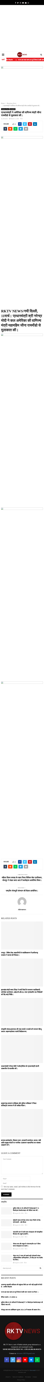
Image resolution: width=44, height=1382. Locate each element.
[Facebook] (6, 1359)
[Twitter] (12, 1359)
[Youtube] (25, 1359)
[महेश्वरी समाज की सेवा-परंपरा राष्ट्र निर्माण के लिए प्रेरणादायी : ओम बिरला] (6, 1222)
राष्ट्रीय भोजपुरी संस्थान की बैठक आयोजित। (22, 891)
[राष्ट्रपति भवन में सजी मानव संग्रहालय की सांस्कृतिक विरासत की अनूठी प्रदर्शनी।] (6, 1234)
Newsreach (33, 1370)
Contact (35, 1377)
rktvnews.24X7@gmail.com (26, 1353)
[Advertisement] (22, 28)
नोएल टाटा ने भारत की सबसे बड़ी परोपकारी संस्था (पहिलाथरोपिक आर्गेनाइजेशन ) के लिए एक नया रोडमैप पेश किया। (28, 1258)
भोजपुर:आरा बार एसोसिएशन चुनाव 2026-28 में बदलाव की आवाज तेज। (21, 1309)
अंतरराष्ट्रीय (12, 109)
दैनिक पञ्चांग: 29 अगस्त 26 (9, 1297)
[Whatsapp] (37, 1359)
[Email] (31, 1359)
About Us (8, 1377)
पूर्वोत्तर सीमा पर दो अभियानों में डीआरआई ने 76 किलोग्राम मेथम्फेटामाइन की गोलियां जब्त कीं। (22, 1303)
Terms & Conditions (18, 1377)
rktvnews (5, 118)
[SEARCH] (40, 1268)
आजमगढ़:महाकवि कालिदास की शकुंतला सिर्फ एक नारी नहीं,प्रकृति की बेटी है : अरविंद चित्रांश (21, 1285)
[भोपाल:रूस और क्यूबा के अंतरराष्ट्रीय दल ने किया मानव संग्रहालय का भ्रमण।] (6, 1246)
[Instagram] (18, 1359)
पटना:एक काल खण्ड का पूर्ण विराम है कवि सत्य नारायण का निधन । (20, 1292)
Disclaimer (28, 1377)
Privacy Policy (21, 1380)
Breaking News (5, 109)
